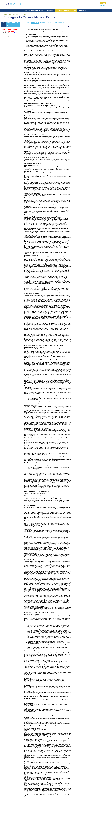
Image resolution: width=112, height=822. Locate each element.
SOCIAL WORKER (83, 10)
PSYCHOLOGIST (49, 10)
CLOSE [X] (67, 26)
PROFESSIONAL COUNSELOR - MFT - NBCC (66, 10)
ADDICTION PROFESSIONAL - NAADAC (34, 10)
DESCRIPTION (35, 22)
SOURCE (50, 22)
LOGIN (103, 3)
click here (16, 32)
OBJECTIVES (43, 22)
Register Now (103, 5)
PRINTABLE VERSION (59, 22)
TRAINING (28, 22)
